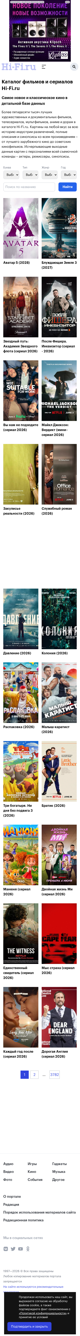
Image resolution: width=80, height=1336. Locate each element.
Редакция (11, 1204)
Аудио (8, 1164)
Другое (58, 1180)
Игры (32, 1164)
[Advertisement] (34, 553)
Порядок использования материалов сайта (39, 1212)
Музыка (58, 1171)
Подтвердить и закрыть (29, 1326)
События (35, 1180)
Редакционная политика (23, 1220)
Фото (7, 1180)
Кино (32, 1171)
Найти (68, 187)
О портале (12, 1196)
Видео (8, 1171)
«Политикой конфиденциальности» (43, 1313)
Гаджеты (59, 1164)
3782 (54, 1075)
